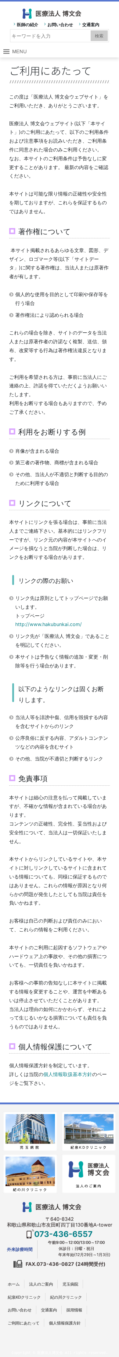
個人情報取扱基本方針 (67, 1074)
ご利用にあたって (23, 1323)
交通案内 (90, 24)
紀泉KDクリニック (24, 1297)
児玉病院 (70, 1284)
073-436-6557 (63, 1234)
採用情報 (74, 1309)
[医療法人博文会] (59, 12)
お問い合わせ (60, 24)
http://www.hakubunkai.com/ (48, 624)
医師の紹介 (27, 24)
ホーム (14, 1284)
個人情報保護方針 (65, 1323)
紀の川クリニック (66, 1297)
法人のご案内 (41, 1284)
